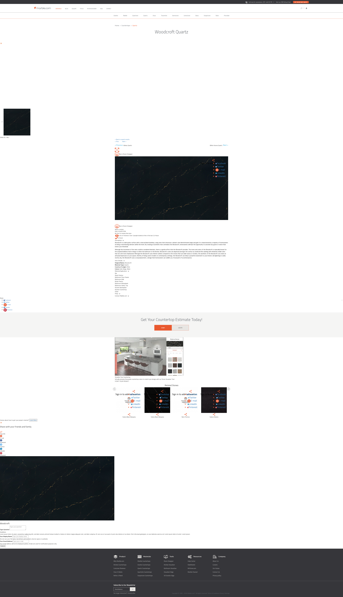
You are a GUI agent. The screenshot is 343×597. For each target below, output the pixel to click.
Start (163, 328)
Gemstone (175, 15)
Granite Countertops (144, 565)
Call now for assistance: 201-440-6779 (260, 2)
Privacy (222, 593)
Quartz (145, 15)
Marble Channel (192, 572)
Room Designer (168, 561)
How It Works (118, 572)
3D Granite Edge (169, 576)
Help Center (191, 561)
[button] (307, 8)
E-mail (222, 169)
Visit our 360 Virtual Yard (283, 2)
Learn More (33, 420)
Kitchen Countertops (120, 565)
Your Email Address (6, 541)
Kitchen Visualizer (169, 565)
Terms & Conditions (213, 593)
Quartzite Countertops (145, 572)
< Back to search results (122, 139)
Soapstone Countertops (145, 576)
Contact (108, 9)
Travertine (164, 15)
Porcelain (226, 15)
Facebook (221, 163)
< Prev (117, 141)
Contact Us (216, 572)
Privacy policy (217, 576)
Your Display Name (6, 536)
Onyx (154, 15)
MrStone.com (192, 568)
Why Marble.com (119, 561)
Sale (101, 9)
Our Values (216, 568)
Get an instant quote (300, 2)
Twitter (220, 166)
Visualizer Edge (168, 572)
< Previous (119, 145)
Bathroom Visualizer (170, 568)
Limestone (187, 15)
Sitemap (226, 593)
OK (132, 589)
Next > (124, 141)
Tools (82, 9)
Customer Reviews (119, 568)
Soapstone (207, 15)
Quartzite (135, 15)
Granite (116, 15)
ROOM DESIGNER (91, 9)
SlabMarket (191, 565)
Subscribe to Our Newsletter (124, 585)
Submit (3, 546)
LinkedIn (221, 173)
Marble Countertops (144, 561)
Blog (66, 9)
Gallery (74, 9)
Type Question (4, 530)
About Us (216, 561)
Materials (59, 9)
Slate (217, 15)
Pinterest (221, 176)
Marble (125, 15)
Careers (215, 565)
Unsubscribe (131, 593)
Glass (197, 15)
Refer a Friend (118, 576)
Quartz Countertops (144, 568)
